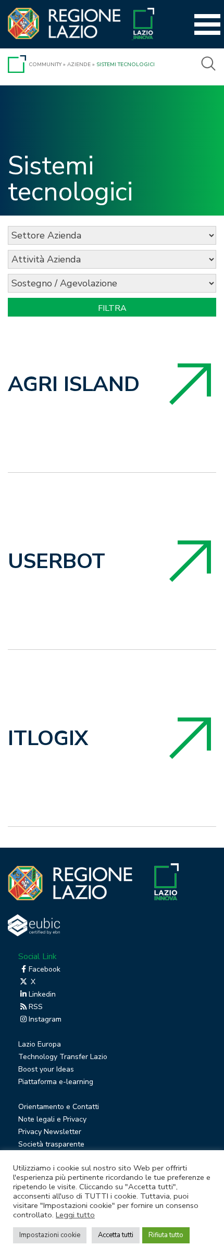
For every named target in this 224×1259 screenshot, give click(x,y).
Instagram (45, 1019)
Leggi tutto (75, 1214)
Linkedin (42, 994)
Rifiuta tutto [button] (165, 1235)
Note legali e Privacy (52, 1119)
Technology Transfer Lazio (62, 1057)
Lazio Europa (39, 1044)
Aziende (79, 64)
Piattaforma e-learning (55, 1082)
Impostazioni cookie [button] (49, 1235)
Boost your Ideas (46, 1069)
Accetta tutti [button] (115, 1235)
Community (45, 64)
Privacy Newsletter (49, 1132)
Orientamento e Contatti (58, 1107)
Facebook (44, 969)
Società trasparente (51, 1144)
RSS (36, 1007)
